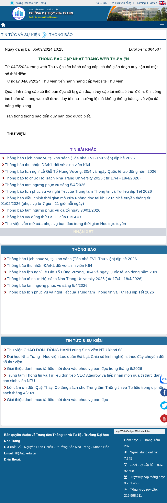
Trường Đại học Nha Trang (30, 2)
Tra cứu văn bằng (120, 2)
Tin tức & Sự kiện (84, 340)
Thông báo (61, 35)
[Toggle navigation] (162, 24)
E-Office (152, 2)
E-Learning (139, 2)
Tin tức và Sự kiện (20, 35)
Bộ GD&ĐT (102, 2)
